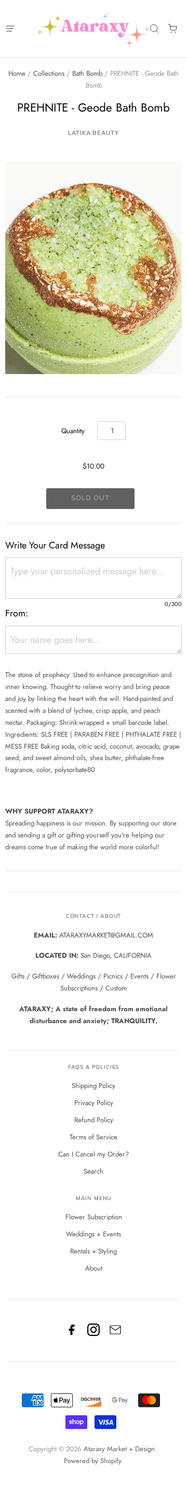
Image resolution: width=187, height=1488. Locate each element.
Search (93, 1171)
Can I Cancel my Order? (93, 1154)
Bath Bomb (87, 73)
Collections (48, 73)
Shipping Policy (93, 1086)
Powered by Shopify (92, 1461)
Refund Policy (93, 1120)
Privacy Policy (93, 1103)
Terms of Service (93, 1137)
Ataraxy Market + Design (120, 1449)
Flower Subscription (93, 1217)
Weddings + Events (93, 1234)
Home (16, 73)
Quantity (73, 431)
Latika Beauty (93, 132)
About (93, 1268)
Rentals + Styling (93, 1251)
